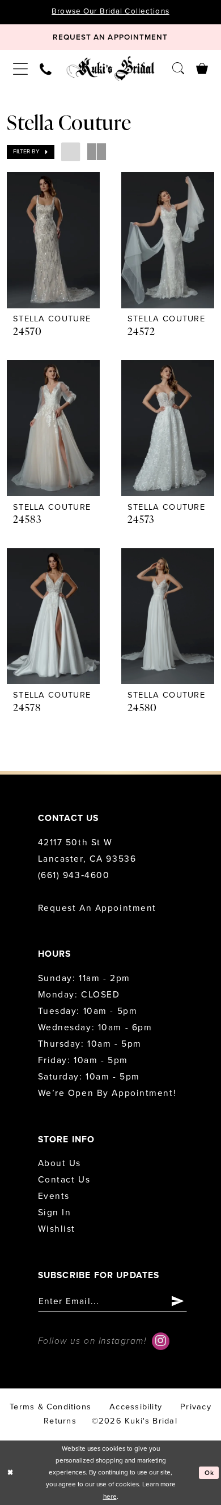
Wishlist (56, 1229)
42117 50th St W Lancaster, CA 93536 (87, 850)
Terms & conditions (50, 1407)
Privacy (195, 1407)
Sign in (54, 1212)
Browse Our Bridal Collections (110, 11)
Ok (210, 1473)
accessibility (135, 1407)
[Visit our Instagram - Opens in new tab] (160, 1341)
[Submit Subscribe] (178, 1301)
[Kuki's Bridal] (110, 68)
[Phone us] (45, 68)
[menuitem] (20, 68)
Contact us (64, 1180)
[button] (20, 68)
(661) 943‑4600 (74, 875)
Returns (60, 1421)
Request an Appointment (97, 908)
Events (54, 1196)
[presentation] (53, 240)
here (110, 1496)
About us (59, 1163)
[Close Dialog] (10, 1472)
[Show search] (178, 68)
